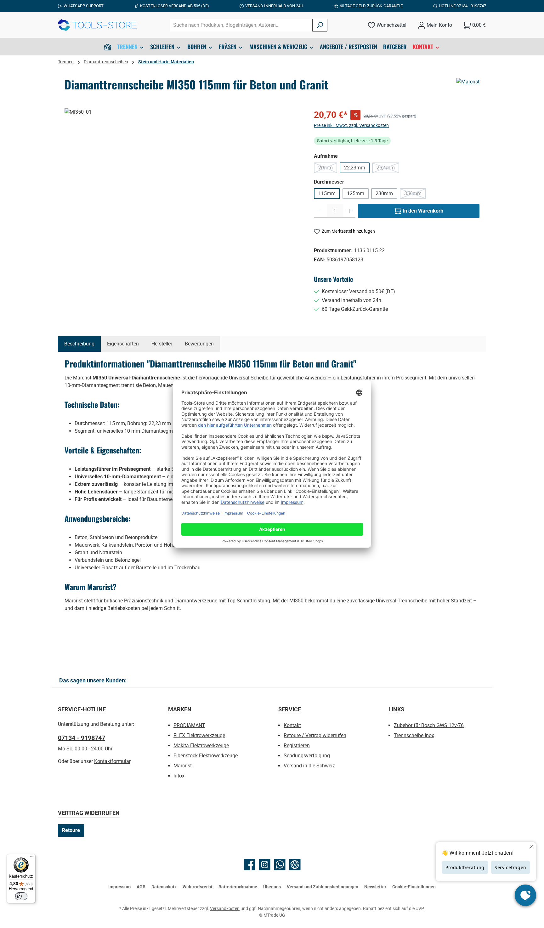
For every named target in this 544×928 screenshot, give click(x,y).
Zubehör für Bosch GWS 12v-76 (429, 725)
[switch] (21, 896)
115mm (327, 193)
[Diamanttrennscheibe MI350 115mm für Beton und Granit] (183, 176)
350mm (415, 195)
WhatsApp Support (84, 5)
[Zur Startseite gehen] (97, 25)
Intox (178, 776)
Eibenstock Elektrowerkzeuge (205, 756)
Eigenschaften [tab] (123, 344)
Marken (179, 709)
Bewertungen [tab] (199, 344)
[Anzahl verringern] (320, 211)
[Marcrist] (467, 82)
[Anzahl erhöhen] (349, 211)
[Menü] (32, 858)
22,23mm (354, 168)
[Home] (108, 46)
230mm (384, 193)
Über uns (272, 886)
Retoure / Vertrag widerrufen (315, 735)
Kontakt (292, 725)
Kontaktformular (112, 761)
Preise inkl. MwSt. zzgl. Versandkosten (351, 125)
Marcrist (182, 766)
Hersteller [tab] (161, 344)
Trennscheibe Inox (414, 735)
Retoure (71, 830)
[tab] (79, 344)
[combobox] (241, 25)
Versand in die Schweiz (309, 766)
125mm (355, 193)
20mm (327, 169)
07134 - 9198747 (81, 738)
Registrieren (297, 746)
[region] (183, 176)
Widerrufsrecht (197, 886)
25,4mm (388, 169)
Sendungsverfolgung (307, 756)
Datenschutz (164, 886)
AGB (141, 886)
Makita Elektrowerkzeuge (201, 746)
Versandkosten (225, 908)
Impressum (119, 886)
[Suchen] (319, 25)
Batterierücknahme (237, 886)
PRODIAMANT (189, 725)
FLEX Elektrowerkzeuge (199, 735)
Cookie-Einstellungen (414, 886)
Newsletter (375, 886)
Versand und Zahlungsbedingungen (322, 886)
